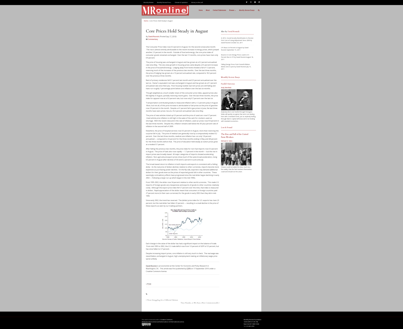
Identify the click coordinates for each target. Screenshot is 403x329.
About (208, 10)
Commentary (153, 39)
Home (201, 10)
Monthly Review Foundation (252, 320)
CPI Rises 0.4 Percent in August (231, 48)
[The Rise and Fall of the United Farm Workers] (236, 154)
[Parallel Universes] (237, 99)
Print (149, 284)
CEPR (188, 268)
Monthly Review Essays (230, 77)
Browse (231, 10)
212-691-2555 (250, 326)
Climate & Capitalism (181, 2)
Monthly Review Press (164, 2)
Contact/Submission (219, 10)
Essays (246, 10)
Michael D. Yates (226, 141)
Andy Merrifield (226, 88)
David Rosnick (153, 36)
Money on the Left (197, 2)
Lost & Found (226, 127)
